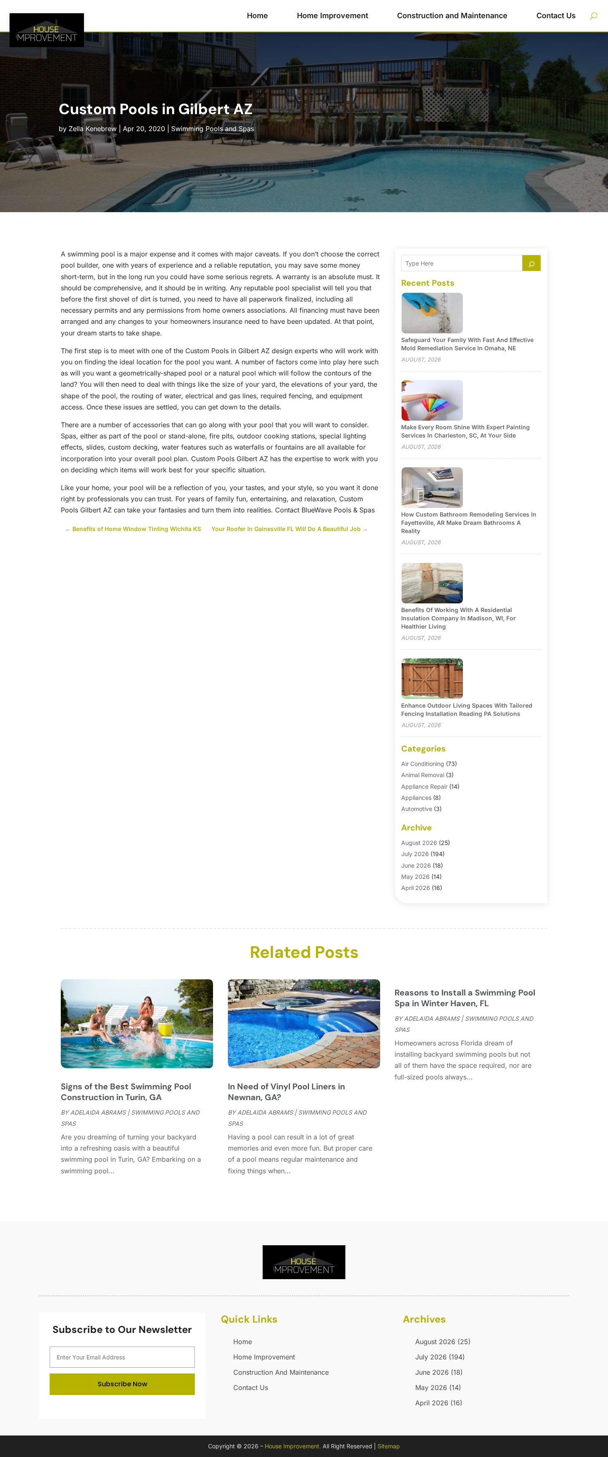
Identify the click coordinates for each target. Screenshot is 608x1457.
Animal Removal (422, 774)
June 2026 (416, 865)
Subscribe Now (122, 1384)
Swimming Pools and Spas (212, 128)
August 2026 (419, 842)
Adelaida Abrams (98, 1112)
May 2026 (415, 876)
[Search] (531, 263)
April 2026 (415, 887)
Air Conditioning (422, 763)
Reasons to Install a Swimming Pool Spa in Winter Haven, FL (465, 998)
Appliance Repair (424, 786)
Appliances (416, 797)
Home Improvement (332, 15)
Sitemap (389, 1446)
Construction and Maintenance (452, 15)
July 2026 (415, 853)
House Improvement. (293, 1446)
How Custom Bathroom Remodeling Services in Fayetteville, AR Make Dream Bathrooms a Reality (468, 522)
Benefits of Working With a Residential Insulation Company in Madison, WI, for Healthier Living (458, 618)
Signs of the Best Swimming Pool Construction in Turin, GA (126, 1092)
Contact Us (556, 15)
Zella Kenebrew (93, 128)
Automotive (416, 808)
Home (257, 15)
